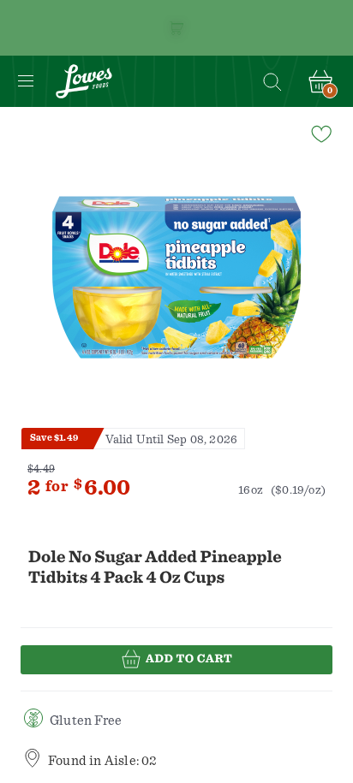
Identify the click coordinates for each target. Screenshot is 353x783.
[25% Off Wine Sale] (176, 28)
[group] (176, 277)
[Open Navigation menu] (26, 81)
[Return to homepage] (84, 81)
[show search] (271, 81)
